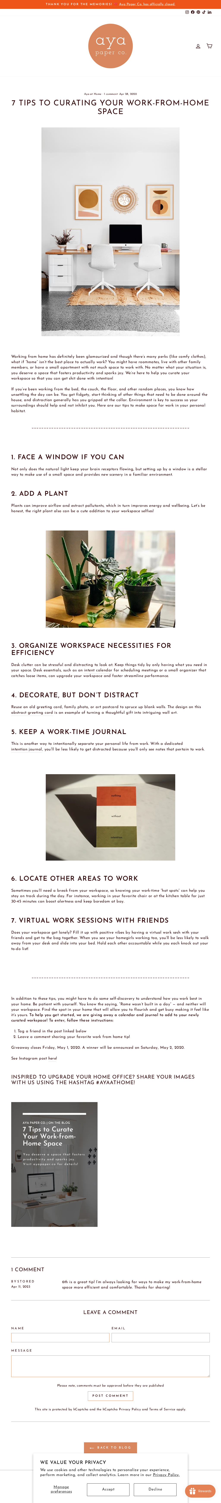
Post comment (110, 1396)
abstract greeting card (32, 713)
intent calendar (98, 670)
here (52, 1059)
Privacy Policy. (166, 1475)
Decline (155, 1490)
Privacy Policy (130, 1409)
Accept (108, 1490)
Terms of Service (162, 1409)
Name (17, 1328)
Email (119, 1328)
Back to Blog (113, 1447)
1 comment (111, 94)
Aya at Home (93, 94)
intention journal (26, 750)
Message (21, 1350)
